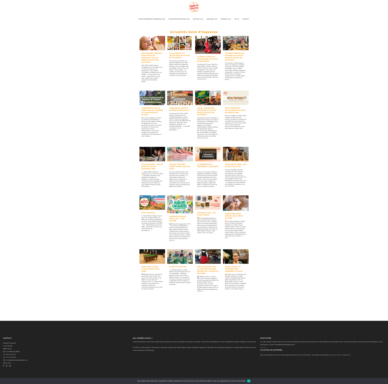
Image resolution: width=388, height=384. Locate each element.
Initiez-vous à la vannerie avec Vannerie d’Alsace (234, 269)
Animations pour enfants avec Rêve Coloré (234, 216)
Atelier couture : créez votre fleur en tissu (179, 166)
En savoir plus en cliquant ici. (340, 355)
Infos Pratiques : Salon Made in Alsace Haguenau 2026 (235, 110)
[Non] (385, 381)
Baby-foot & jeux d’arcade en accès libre (150, 269)
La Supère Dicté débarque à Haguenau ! (208, 166)
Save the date (148, 213)
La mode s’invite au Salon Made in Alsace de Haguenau (207, 59)
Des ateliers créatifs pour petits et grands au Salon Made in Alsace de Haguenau (151, 57)
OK (249, 381)
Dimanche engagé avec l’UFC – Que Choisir (177, 219)
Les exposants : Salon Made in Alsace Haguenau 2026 (152, 166)
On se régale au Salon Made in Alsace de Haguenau (179, 55)
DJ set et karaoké (178, 267)
